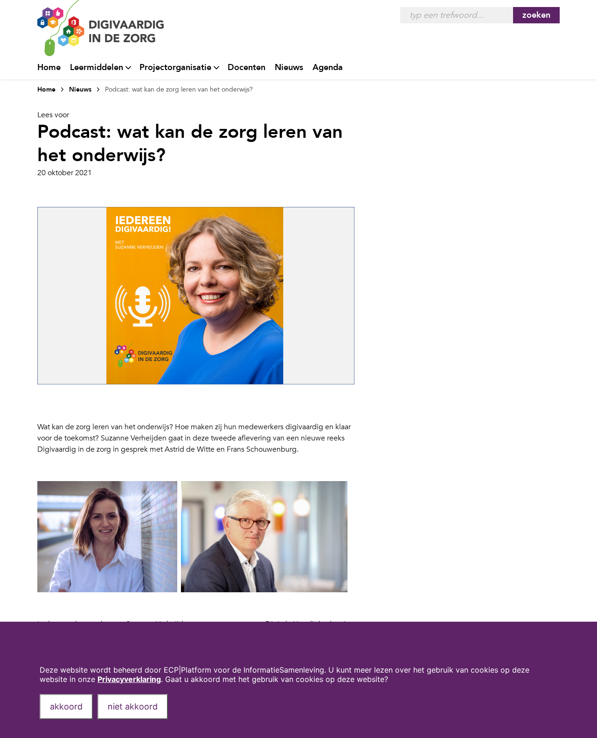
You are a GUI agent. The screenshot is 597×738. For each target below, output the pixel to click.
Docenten (246, 67)
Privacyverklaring (129, 679)
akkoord (66, 706)
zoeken (536, 15)
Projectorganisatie (175, 67)
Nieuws (289, 67)
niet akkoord (133, 706)
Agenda (327, 67)
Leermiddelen (96, 67)
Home (49, 67)
